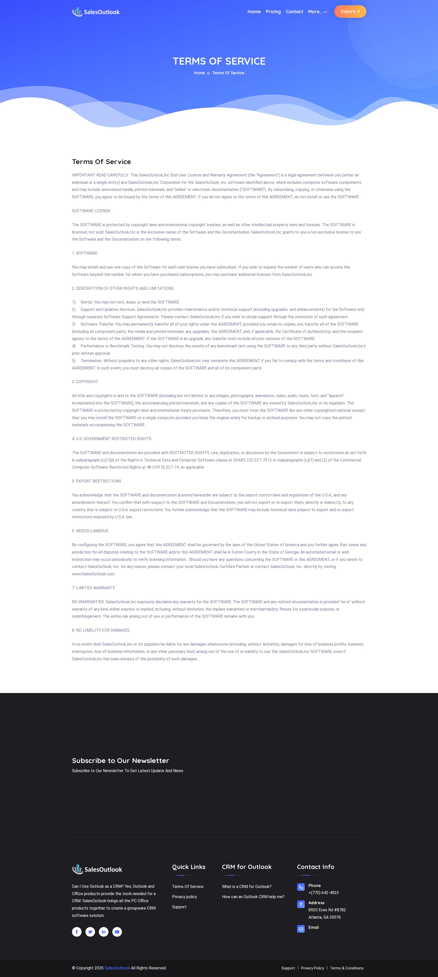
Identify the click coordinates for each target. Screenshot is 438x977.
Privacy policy (184, 896)
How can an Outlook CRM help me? (253, 896)
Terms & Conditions (347, 968)
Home (254, 11)
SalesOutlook (117, 968)
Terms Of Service (188, 886)
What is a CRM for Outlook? (246, 886)
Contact (294, 11)
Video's (348, 11)
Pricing (273, 11)
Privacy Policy (312, 968)
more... (315, 11)
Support (179, 906)
